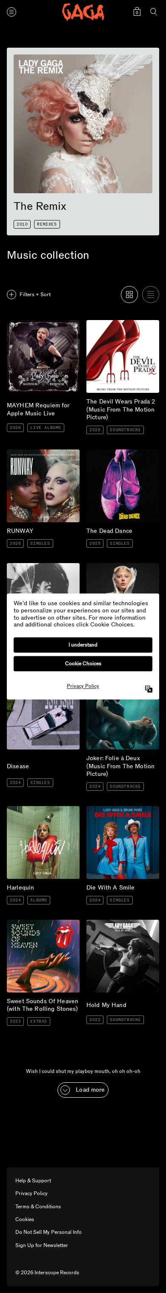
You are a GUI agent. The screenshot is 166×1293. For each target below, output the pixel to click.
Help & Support (33, 1181)
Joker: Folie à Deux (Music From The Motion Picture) (120, 687)
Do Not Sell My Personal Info (48, 1232)
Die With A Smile (110, 809)
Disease (17, 680)
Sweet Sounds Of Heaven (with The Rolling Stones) (42, 926)
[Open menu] (11, 12)
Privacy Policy (31, 1193)
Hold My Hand (107, 923)
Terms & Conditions (38, 1207)
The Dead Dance (109, 452)
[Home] (83, 12)
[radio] (129, 294)
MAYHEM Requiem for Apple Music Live (40, 327)
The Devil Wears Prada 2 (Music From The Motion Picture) (120, 330)
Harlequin (20, 809)
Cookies (24, 1219)
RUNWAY (22, 452)
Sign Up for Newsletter (41, 1245)
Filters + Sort (35, 294)
